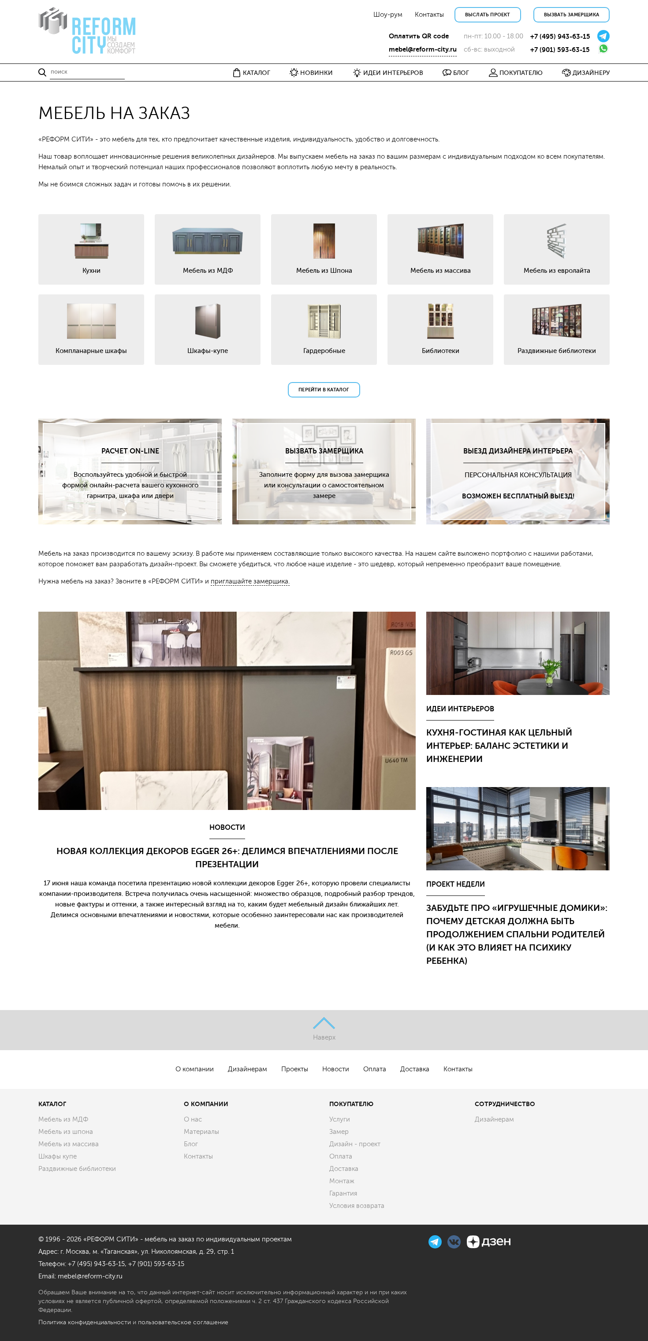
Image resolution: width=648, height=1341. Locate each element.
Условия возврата (356, 1206)
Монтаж (341, 1181)
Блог (191, 1144)
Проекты (294, 1069)
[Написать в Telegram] (603, 35)
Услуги (339, 1119)
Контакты (429, 15)
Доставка (414, 1069)
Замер (339, 1132)
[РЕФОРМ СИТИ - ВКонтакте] (454, 1240)
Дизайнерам (247, 1069)
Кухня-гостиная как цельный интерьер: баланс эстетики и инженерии (499, 746)
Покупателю (351, 1103)
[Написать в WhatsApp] (603, 48)
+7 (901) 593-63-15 (560, 50)
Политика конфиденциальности (84, 1322)
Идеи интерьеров (460, 709)
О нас (193, 1119)
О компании (194, 1069)
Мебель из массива (68, 1144)
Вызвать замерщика (571, 15)
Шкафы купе (57, 1156)
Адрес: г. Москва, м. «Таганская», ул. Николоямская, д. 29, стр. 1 (136, 1252)
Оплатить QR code (419, 36)
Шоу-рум (387, 15)
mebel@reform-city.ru (423, 49)
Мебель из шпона (65, 1132)
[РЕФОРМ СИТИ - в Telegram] (435, 1240)
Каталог (52, 1103)
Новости (227, 828)
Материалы (201, 1132)
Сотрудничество (505, 1103)
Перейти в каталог (323, 390)
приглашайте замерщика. (250, 581)
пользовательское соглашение (183, 1322)
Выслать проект (487, 15)
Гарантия (343, 1193)
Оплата (374, 1069)
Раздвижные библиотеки (77, 1169)
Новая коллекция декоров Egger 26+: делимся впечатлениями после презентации (227, 857)
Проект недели (455, 884)
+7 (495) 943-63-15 (560, 37)
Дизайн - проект (354, 1144)
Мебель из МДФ (63, 1119)
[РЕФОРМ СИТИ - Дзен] (488, 1240)
